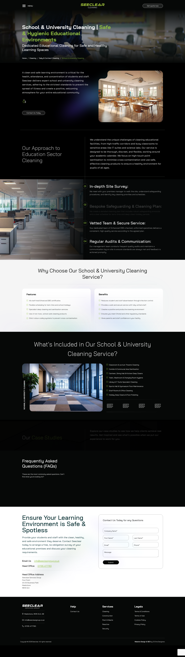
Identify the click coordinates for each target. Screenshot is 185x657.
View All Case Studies (102, 443)
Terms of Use (139, 616)
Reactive (105, 624)
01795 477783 (45, 566)
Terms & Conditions (141, 611)
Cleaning (32, 58)
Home (24, 58)
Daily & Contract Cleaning (49, 58)
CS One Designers (159, 642)
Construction (107, 616)
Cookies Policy (140, 620)
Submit (111, 562)
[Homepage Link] (92, 6)
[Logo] (32, 607)
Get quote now (153, 6)
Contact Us (74, 611)
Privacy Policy (139, 624)
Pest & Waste (107, 620)
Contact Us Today (34, 113)
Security (105, 629)
